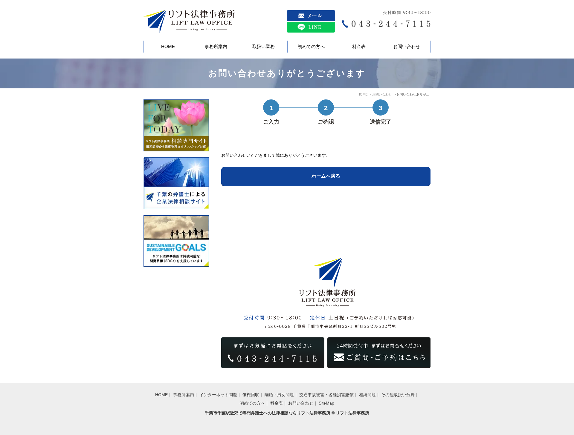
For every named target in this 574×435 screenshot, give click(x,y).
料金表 (276, 403)
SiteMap (326, 403)
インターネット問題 (218, 394)
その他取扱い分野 (398, 394)
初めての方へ (252, 403)
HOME (362, 94)
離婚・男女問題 (279, 394)
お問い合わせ (382, 94)
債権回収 (250, 394)
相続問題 (367, 394)
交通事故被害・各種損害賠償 (326, 394)
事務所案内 (183, 394)
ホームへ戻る (326, 176)
